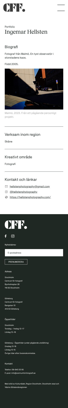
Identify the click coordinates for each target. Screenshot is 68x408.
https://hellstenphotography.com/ (30, 197)
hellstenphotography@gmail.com (30, 186)
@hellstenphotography (23, 191)
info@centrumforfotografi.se (23, 373)
